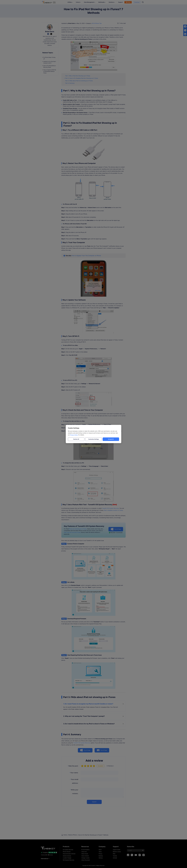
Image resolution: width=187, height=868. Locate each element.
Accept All (111, 439)
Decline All (76, 439)
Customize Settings (93, 439)
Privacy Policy (74, 435)
